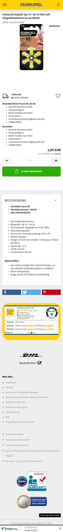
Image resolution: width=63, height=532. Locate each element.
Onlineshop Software (21, 523)
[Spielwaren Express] (31, 4)
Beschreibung (15, 200)
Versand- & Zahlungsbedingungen (21, 392)
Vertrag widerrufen (50, 515)
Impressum (10, 382)
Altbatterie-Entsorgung (16, 407)
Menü (4, 4)
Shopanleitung (12, 412)
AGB (7, 417)
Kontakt (9, 387)
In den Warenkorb (31, 171)
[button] (6, 160)
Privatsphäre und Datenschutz (20, 422)
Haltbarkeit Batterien (15, 402)
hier (42, 265)
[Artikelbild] (31, 47)
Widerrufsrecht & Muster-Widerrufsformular (26, 397)
